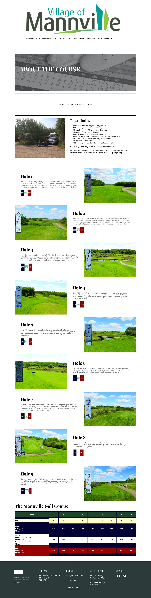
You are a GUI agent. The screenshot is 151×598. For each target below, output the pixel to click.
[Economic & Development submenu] (83, 38)
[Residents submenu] (50, 38)
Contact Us (73, 587)
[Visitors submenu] (60, 38)
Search (18, 572)
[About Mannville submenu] (39, 38)
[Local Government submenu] (101, 38)
